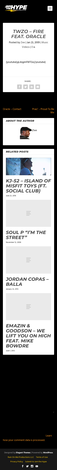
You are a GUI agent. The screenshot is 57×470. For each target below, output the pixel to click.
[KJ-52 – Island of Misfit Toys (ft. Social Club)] (28, 166)
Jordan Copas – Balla (27, 281)
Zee (23, 42)
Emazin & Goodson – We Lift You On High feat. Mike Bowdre (28, 336)
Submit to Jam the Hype (36, 461)
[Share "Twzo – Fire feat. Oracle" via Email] (38, 87)
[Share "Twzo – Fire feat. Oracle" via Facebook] (19, 87)
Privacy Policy (16, 461)
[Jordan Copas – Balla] (28, 259)
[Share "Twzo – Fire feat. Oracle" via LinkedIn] (32, 87)
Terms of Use (42, 457)
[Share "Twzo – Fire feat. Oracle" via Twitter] (25, 87)
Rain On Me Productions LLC (21, 457)
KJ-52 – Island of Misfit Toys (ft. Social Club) (28, 186)
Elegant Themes (23, 452)
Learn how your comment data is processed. (27, 438)
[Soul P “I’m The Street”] (28, 213)
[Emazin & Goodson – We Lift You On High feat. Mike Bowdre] (28, 306)
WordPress (48, 452)
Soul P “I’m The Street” (26, 235)
